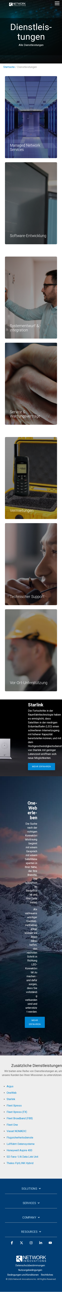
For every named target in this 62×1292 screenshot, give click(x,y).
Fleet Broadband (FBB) (20, 1118)
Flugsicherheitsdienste (20, 1137)
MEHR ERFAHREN (41, 766)
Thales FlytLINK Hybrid (20, 1163)
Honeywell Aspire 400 (19, 1150)
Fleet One (12, 1124)
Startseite (9, 67)
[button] (57, 3)
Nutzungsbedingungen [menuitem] (30, 1270)
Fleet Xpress (14, 1105)
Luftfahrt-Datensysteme (21, 1144)
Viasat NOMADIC (16, 1131)
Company (29, 1217)
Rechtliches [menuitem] (47, 1274)
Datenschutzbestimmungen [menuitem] (30, 1265)
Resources (29, 1231)
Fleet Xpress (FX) (17, 1112)
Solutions (29, 1188)
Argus (10, 1086)
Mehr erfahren (35, 1022)
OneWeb (12, 1092)
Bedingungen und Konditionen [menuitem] (23, 1274)
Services (29, 1203)
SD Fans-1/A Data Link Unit (22, 1156)
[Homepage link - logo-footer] (31, 1260)
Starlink (11, 1099)
